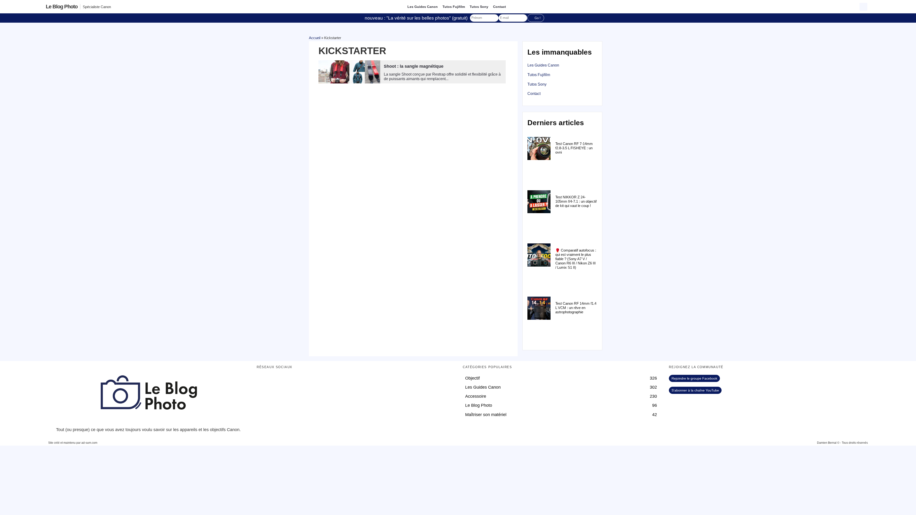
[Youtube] (289, 381)
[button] (863, 7)
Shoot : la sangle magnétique (413, 66)
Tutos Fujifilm (453, 7)
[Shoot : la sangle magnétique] (349, 71)
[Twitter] (276, 381)
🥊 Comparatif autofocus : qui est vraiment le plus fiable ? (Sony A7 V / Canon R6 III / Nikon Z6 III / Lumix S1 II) (575, 258)
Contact (499, 7)
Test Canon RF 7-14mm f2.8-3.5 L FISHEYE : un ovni (574, 148)
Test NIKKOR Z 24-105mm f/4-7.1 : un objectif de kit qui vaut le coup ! (576, 201)
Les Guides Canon (422, 7)
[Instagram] (302, 381)
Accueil (314, 38)
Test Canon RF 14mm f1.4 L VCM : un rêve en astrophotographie (575, 307)
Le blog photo (62, 7)
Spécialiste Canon (97, 7)
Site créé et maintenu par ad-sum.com (72, 442)
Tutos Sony (479, 7)
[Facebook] (263, 381)
